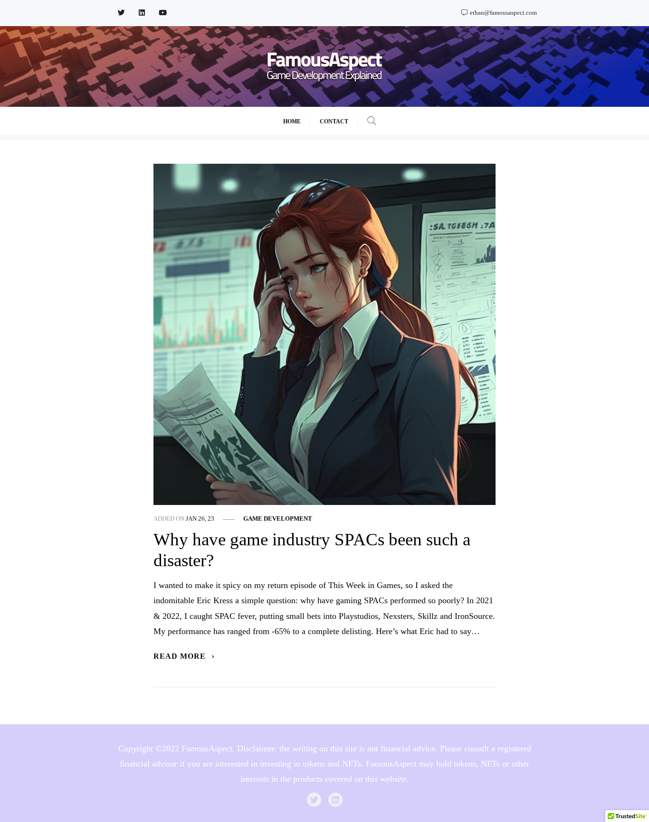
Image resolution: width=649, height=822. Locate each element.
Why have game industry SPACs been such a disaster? (311, 550)
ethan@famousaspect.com (502, 12)
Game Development (277, 518)
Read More (180, 656)
